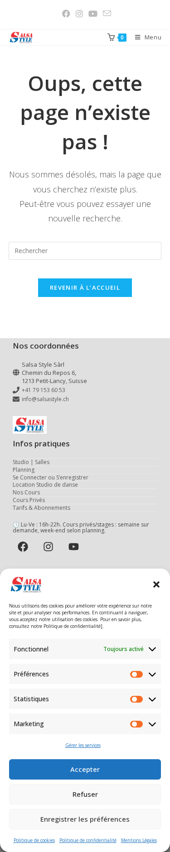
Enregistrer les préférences (85, 818)
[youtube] (75, 546)
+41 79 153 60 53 (43, 390)
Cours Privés (29, 500)
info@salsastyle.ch (45, 399)
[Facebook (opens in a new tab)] (66, 14)
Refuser (85, 794)
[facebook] (25, 546)
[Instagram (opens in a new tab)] (79, 14)
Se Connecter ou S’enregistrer (50, 477)
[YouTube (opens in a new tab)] (93, 14)
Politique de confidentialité (88, 840)
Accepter (85, 769)
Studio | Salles (31, 462)
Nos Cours (26, 492)
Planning (23, 470)
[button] (156, 584)
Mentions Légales (139, 840)
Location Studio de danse (45, 484)
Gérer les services (83, 745)
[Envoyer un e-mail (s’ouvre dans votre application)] (105, 13)
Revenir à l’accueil (85, 287)
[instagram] (50, 546)
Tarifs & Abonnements (41, 508)
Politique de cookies (34, 840)
